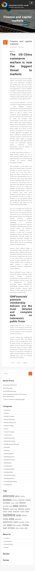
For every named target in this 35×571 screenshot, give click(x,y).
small (4, 525)
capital (12, 362)
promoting (21, 522)
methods (24, 515)
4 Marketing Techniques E (10, 385)
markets (25, 362)
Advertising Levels (7, 388)
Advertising (7, 410)
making (10, 511)
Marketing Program (9, 469)
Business (6, 413)
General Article (8, 435)
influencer (27, 509)
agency (17, 496)
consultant (6, 503)
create (16, 503)
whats (26, 528)
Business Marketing (9, 419)
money (5, 519)
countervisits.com (19, 5)
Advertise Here (8, 541)
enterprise (23, 506)
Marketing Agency (9, 453)
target (5, 528)
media (18, 515)
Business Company (9, 416)
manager (22, 511)
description (5, 506)
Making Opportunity (9, 441)
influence (21, 509)
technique (11, 528)
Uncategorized (8, 484)
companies (21, 500)
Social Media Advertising (9, 391)
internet (5, 511)
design (10, 506)
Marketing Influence (9, 460)
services (27, 522)
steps (14, 525)
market (27, 511)
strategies (18, 525)
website (17, 528)
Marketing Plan (8, 466)
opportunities (18, 519)
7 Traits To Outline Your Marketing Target (14, 399)
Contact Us (7, 538)
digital (15, 505)
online (11, 518)
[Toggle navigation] (31, 2)
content (12, 502)
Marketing (7, 447)
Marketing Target (8, 472)
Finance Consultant (9, 432)
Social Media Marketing (10, 481)
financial (12, 509)
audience (23, 496)
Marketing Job (8, 463)
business (7, 499)
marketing (9, 514)
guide (15, 509)
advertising (8, 495)
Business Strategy (9, 425)
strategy (25, 525)
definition (22, 503)
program (15, 522)
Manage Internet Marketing (11, 444)
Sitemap (6, 547)
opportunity (7, 521)
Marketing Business (9, 456)
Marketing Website (9, 478)
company (28, 500)
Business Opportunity (10, 422)
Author (14, 47)
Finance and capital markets (20, 24)
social (9, 524)
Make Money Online (9, 438)
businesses (14, 500)
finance (19, 362)
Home (9, 24)
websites (22, 528)
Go (30, 373)
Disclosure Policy (8, 544)
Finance (22, 47)
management (16, 511)
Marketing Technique (9, 475)
